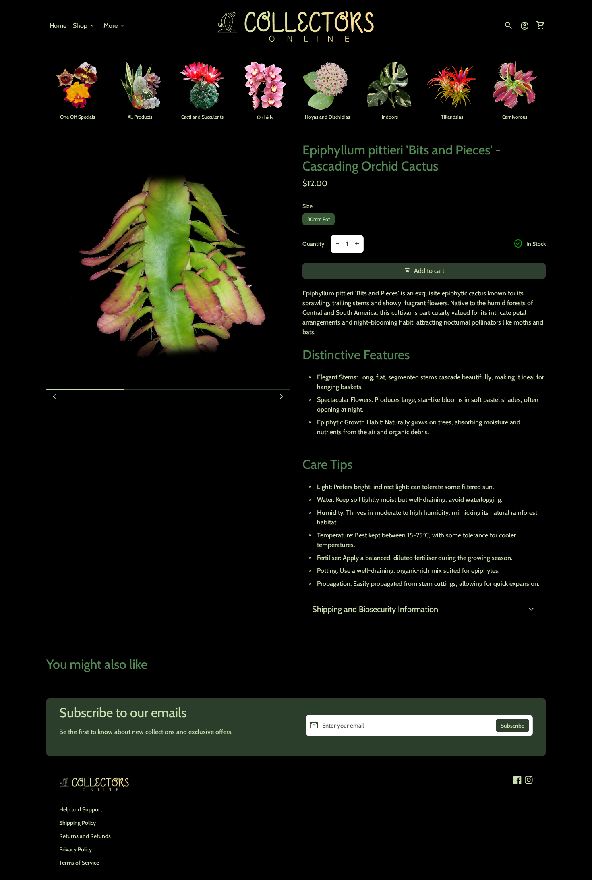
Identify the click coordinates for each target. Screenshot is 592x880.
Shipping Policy (77, 822)
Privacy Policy (75, 849)
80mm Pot (318, 219)
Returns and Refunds (85, 836)
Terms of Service (79, 862)
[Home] (296, 25)
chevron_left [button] (54, 397)
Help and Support (80, 809)
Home (58, 25)
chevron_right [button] (281, 397)
